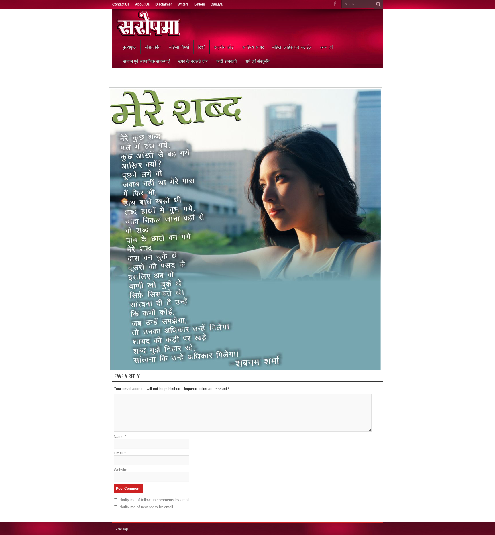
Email (118, 453)
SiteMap (121, 529)
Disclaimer (163, 4)
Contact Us (120, 4)
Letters (199, 4)
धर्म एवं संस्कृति (257, 61)
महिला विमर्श (179, 46)
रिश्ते (201, 46)
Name (118, 436)
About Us (142, 4)
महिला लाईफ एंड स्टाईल (292, 46)
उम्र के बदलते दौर (193, 61)
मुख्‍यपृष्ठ (129, 46)
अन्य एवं (326, 46)
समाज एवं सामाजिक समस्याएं (146, 61)
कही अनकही (226, 61)
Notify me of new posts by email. (146, 507)
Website (120, 470)
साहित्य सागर (253, 46)
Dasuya (217, 4)
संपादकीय (153, 46)
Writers (183, 4)
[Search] (378, 4)
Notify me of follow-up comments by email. (154, 500)
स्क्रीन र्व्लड (224, 46)
